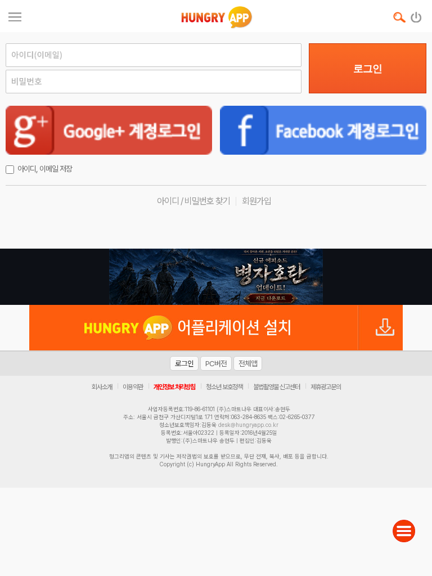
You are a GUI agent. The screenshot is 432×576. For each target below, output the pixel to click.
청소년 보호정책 (224, 387)
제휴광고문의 (325, 387)
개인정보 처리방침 (174, 387)
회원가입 (256, 201)
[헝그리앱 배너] (216, 277)
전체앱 (247, 363)
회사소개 (102, 387)
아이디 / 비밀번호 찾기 (193, 201)
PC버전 (216, 363)
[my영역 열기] (15, 15)
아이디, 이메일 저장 (44, 168)
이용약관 (133, 387)
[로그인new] (416, 14)
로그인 (367, 68)
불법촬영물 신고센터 (276, 387)
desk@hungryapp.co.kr (248, 424)
